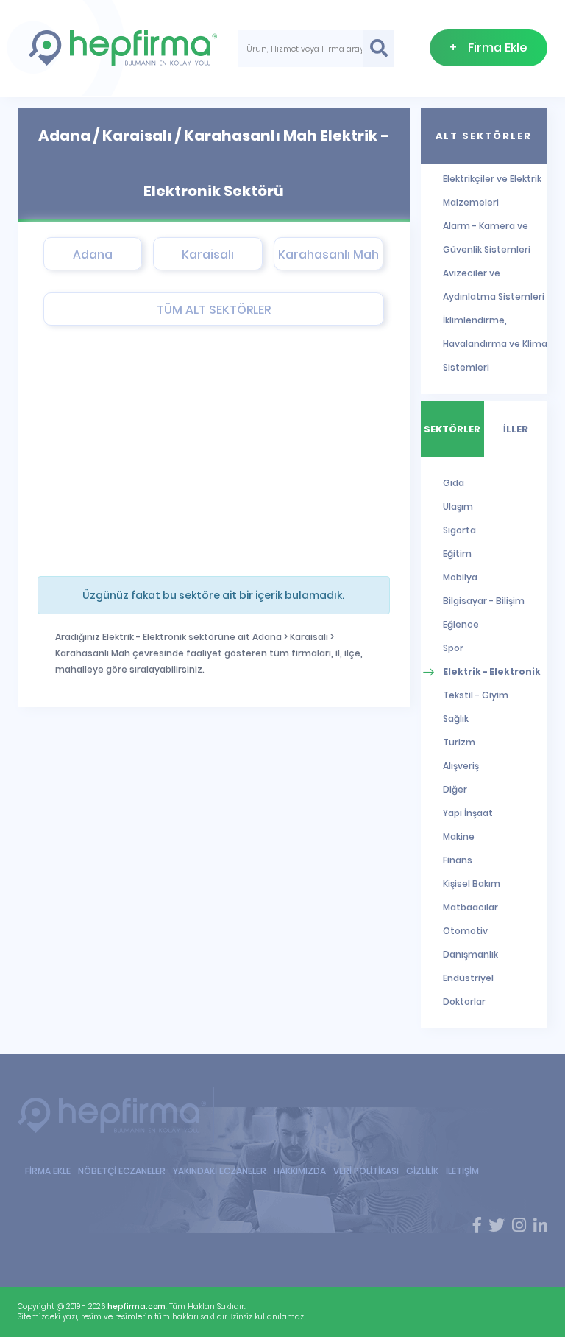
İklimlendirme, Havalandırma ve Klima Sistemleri (495, 343)
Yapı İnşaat (468, 813)
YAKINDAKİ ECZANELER (219, 1171)
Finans (457, 860)
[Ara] (379, 48)
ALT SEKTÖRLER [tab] (484, 136)
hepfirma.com (136, 1306)
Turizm (459, 742)
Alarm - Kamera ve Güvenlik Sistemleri (486, 238)
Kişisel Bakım (471, 883)
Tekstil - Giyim (475, 695)
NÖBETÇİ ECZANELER (122, 1171)
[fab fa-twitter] (496, 1225)
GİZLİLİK (422, 1171)
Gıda (453, 483)
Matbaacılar (470, 907)
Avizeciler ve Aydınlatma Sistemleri (493, 285)
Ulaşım (458, 506)
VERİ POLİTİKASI (366, 1171)
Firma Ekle (488, 47)
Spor (453, 648)
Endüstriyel (468, 978)
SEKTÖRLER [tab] (452, 429)
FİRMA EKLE (48, 1171)
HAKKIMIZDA (300, 1171)
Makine (459, 836)
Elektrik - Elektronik (492, 671)
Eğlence (461, 624)
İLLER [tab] (515, 429)
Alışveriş (461, 765)
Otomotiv (465, 930)
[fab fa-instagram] (519, 1225)
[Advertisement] (202, 451)
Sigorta (459, 530)
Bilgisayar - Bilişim (484, 600)
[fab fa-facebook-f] (477, 1225)
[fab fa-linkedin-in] (540, 1225)
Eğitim (457, 553)
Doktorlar (464, 1001)
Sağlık (456, 718)
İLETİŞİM (462, 1171)
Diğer (455, 789)
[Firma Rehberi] (116, 1115)
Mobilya (460, 577)
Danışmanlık (470, 954)
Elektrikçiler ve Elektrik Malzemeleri (492, 190)
